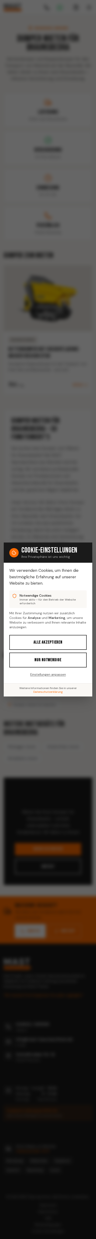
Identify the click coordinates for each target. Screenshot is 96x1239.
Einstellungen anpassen (48, 674)
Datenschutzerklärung (48, 692)
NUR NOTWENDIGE (48, 659)
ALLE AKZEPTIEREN (48, 642)
